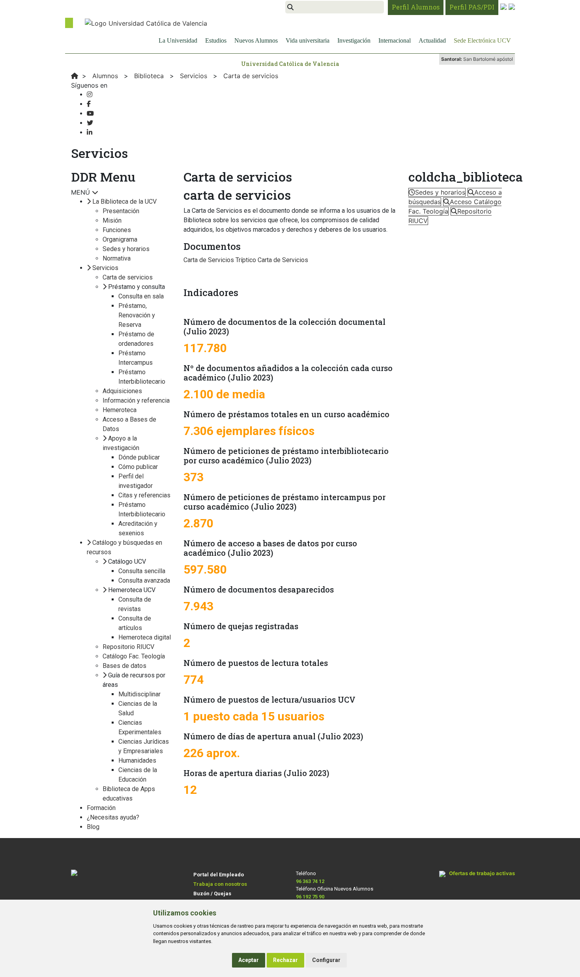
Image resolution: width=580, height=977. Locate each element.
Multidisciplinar (139, 694)
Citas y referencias (144, 495)
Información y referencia (136, 400)
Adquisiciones (122, 391)
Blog (93, 827)
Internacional (394, 40)
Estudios (215, 40)
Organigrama (120, 239)
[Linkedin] (89, 132)
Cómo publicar (138, 467)
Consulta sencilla (141, 571)
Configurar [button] (326, 960)
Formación (101, 808)
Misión (112, 220)
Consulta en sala (141, 296)
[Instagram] (89, 94)
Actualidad (432, 40)
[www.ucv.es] (74, 76)
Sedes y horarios (126, 249)
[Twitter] (90, 123)
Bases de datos (124, 665)
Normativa (117, 258)
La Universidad (178, 40)
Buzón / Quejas (212, 893)
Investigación (353, 40)
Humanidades (137, 760)
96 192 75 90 (310, 897)
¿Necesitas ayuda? (113, 817)
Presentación (121, 211)
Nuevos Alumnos (256, 40)
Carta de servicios (128, 277)
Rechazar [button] (285, 960)
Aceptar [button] (248, 960)
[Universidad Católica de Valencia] (146, 22)
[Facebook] (89, 104)
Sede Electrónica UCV (482, 40)
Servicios (105, 268)
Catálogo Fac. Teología (134, 656)
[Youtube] (90, 113)
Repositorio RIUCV (128, 647)
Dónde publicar (139, 457)
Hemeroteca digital (144, 637)
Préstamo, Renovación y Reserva (136, 315)
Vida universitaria (307, 40)
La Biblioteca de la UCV (124, 201)
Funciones (117, 230)
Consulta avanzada (144, 580)
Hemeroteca (120, 410)
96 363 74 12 (310, 881)
